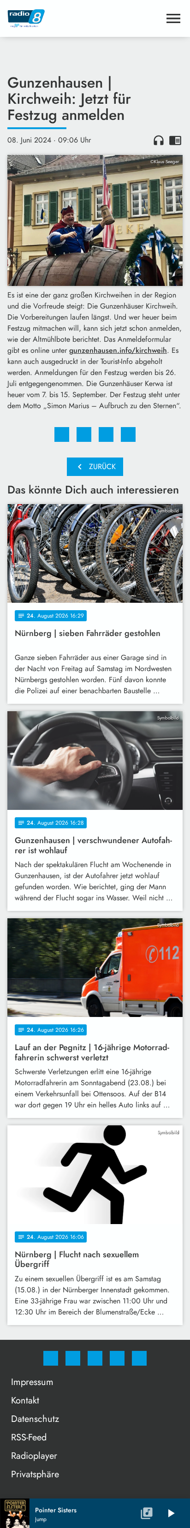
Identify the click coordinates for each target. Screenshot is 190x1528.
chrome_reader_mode (175, 140)
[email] (139, 1358)
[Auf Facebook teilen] (61, 434)
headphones (158, 140)
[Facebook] (50, 1358)
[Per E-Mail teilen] (128, 434)
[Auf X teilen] (84, 434)
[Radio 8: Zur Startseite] (83, 18)
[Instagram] (72, 1358)
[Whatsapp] (95, 1358)
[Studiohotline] (117, 1358)
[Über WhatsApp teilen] (106, 434)
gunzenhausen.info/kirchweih (118, 350)
